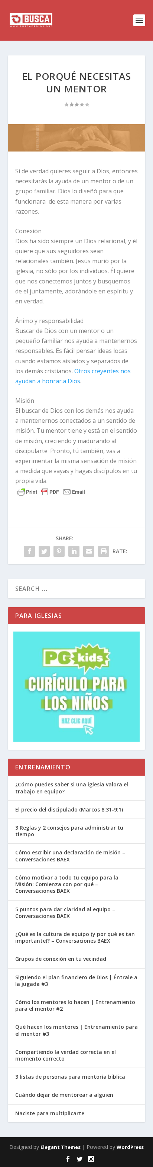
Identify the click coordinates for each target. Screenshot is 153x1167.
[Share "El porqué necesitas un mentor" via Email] (88, 551)
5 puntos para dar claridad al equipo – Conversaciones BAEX (65, 912)
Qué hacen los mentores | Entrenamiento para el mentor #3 (76, 1030)
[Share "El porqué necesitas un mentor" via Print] (103, 551)
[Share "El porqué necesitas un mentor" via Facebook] (29, 551)
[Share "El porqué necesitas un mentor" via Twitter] (44, 551)
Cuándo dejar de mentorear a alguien (64, 1094)
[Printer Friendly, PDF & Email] (51, 491)
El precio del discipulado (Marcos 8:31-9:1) (69, 809)
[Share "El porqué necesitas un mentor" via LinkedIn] (73, 551)
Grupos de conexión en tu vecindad (60, 958)
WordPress (130, 1147)
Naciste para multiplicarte (49, 1113)
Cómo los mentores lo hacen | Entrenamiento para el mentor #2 (75, 1005)
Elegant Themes (60, 1147)
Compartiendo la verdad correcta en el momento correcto (65, 1055)
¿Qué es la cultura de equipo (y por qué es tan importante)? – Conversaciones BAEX (75, 937)
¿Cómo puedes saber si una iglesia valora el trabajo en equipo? (71, 788)
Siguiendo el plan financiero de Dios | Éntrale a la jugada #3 (76, 980)
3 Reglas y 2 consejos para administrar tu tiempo (69, 831)
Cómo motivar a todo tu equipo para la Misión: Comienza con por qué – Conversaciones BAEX (66, 884)
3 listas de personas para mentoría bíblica (70, 1076)
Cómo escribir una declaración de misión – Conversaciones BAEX (70, 856)
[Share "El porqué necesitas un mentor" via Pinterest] (59, 551)
